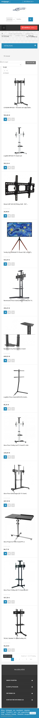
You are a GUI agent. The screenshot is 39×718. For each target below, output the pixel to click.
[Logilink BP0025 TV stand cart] (19, 141)
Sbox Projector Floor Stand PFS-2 (14, 542)
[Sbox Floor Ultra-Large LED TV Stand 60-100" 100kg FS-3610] (19, 479)
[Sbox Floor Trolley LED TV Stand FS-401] (19, 576)
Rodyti (5, 67)
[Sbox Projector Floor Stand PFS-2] (19, 527)
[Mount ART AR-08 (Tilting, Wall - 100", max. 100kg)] (19, 190)
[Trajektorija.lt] (19, 8)
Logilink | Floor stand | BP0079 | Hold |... (15, 397)
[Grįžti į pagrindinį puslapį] (2, 34)
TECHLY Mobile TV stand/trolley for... (15, 638)
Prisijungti (5, 2)
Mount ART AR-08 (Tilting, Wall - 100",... (16, 204)
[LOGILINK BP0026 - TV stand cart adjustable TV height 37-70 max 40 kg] (19, 93)
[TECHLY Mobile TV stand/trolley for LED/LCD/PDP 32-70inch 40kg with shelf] (19, 624)
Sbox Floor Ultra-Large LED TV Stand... (15, 494)
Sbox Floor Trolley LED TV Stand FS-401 (16, 590)
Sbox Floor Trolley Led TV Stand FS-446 (16, 445)
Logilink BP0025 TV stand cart (13, 156)
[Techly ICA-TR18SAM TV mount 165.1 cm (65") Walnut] (19, 238)
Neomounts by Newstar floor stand (14, 349)
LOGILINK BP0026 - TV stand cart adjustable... (17, 108)
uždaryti (32, 713)
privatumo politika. (7, 716)
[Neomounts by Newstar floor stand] (19, 334)
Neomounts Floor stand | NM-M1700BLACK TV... (18, 301)
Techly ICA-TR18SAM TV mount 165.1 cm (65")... (18, 252)
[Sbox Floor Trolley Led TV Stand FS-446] (19, 431)
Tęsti (31, 659)
